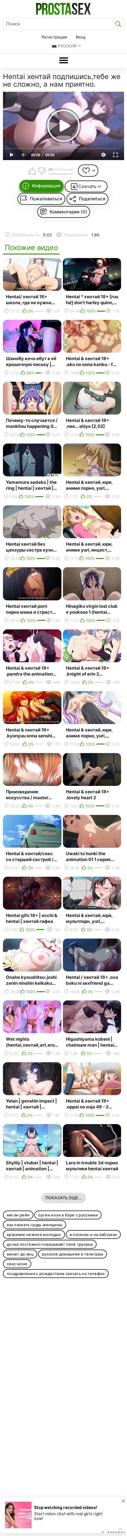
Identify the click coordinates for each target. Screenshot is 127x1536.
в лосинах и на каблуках (93, 1234)
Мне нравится (32, 171)
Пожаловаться (46, 199)
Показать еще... (63, 1197)
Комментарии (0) (68, 212)
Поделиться (92, 199)
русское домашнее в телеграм (72, 1254)
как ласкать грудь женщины (34, 1224)
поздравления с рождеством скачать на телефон (56, 1273)
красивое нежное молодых (34, 1234)
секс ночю (17, 1263)
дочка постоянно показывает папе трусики (50, 1244)
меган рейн (18, 1215)
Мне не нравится (41, 171)
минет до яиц (20, 1254)
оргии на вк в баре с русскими (68, 1215)
